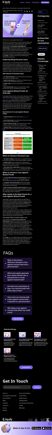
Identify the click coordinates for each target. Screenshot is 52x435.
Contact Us (5, 405)
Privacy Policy (22, 395)
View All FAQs (18, 319)
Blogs (4, 400)
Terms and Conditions (24, 393)
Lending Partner (23, 400)
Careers (21, 405)
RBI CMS (5, 410)
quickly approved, (16, 168)
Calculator (5, 403)
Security (5, 408)
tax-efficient (17, 228)
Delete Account (23, 398)
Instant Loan (41, 20)
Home (4, 8)
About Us (5, 393)
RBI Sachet (22, 408)
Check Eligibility (45, 2)
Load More (26, 367)
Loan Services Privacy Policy (26, 403)
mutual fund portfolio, (13, 179)
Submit (41, 54)
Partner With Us (7, 398)
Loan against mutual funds (9, 395)
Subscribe (37, 387)
